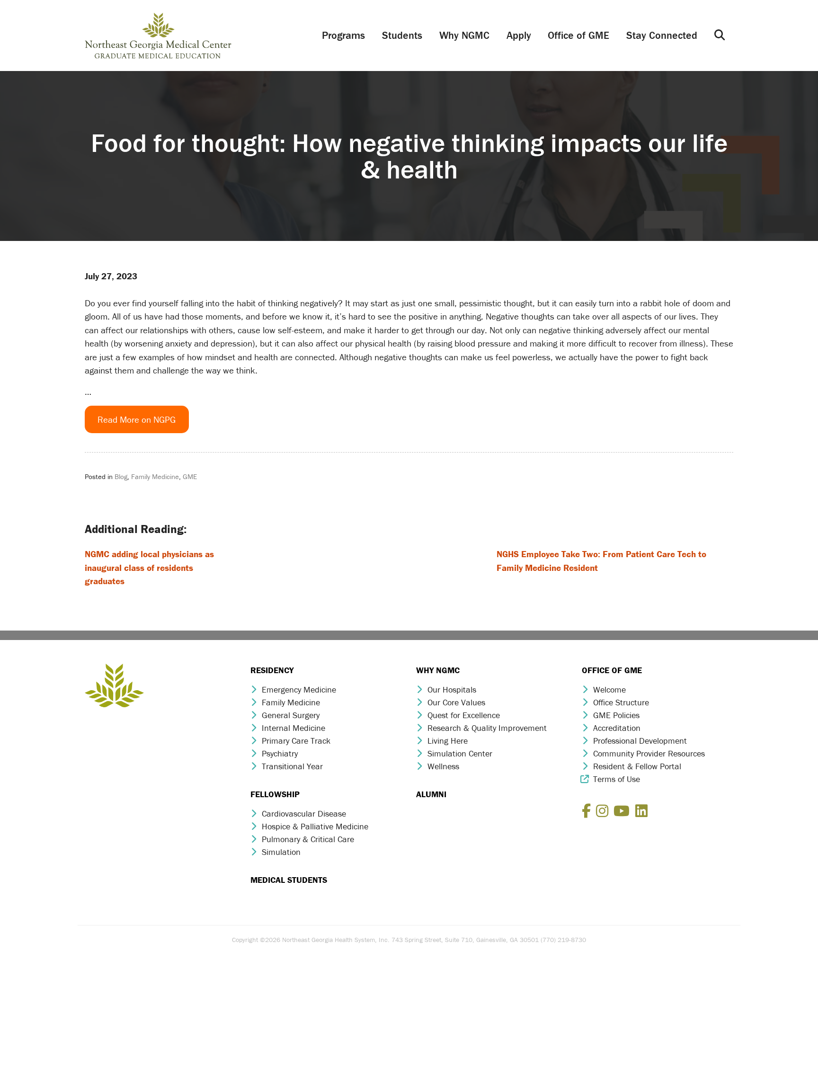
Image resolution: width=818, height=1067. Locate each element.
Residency (271, 670)
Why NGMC (464, 35)
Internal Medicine (293, 727)
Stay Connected (661, 35)
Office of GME (578, 35)
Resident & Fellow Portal (637, 766)
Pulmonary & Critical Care (308, 839)
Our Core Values (456, 702)
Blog (121, 476)
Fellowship (275, 794)
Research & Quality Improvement (487, 727)
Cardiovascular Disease (304, 813)
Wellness (443, 766)
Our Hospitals (451, 689)
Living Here (447, 740)
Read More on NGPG (137, 419)
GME (190, 476)
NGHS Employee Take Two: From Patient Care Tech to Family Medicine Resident (601, 560)
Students (402, 35)
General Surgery (291, 715)
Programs (343, 35)
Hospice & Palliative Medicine (315, 826)
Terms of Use (616, 779)
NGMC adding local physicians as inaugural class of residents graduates (149, 567)
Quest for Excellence (463, 715)
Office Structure (621, 702)
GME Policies (616, 715)
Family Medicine (155, 476)
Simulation (281, 851)
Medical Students (288, 879)
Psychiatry (280, 753)
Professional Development (640, 740)
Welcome (609, 689)
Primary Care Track (296, 740)
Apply (519, 35)
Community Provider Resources (649, 753)
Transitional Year (292, 766)
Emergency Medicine (299, 689)
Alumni (431, 794)
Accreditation (616, 727)
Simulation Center (459, 753)
